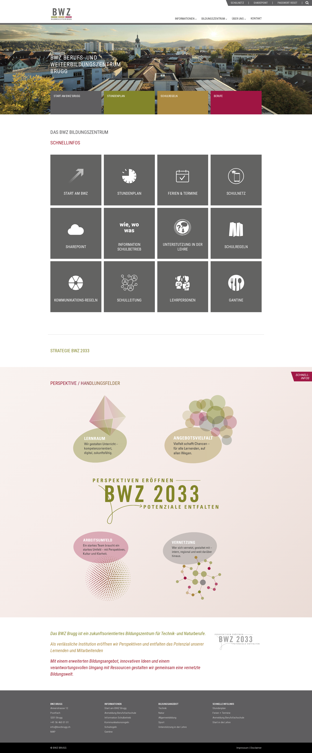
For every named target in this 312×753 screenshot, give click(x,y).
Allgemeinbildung (167, 717)
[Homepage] (73, 15)
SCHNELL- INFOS (302, 376)
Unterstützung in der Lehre (172, 727)
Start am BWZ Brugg (115, 708)
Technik (162, 708)
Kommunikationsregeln (116, 722)
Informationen (185, 18)
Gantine (108, 731)
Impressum (242, 747)
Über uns (238, 18)
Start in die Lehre (222, 722)
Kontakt (256, 18)
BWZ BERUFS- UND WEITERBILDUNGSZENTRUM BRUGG (85, 64)
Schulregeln (110, 727)
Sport (161, 722)
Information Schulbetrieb (117, 717)
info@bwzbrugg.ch (60, 727)
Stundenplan (219, 708)
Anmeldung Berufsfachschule (120, 712)
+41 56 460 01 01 (59, 722)
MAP (52, 731)
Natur (161, 712)
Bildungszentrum (214, 18)
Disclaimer (256, 747)
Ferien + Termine (221, 712)
